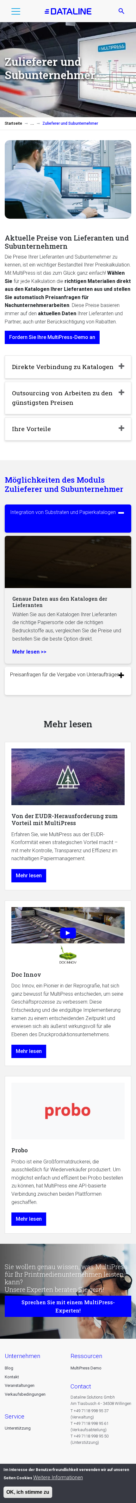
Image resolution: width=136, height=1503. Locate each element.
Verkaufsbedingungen (25, 1394)
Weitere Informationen (58, 1478)
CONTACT (81, 1386)
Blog (9, 1368)
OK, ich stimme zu (27, 1492)
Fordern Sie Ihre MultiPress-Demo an (52, 337)
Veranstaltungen (19, 1385)
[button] (15, 12)
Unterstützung (18, 1428)
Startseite (13, 123)
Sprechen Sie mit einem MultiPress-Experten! (68, 1306)
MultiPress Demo (86, 1368)
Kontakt (12, 1377)
